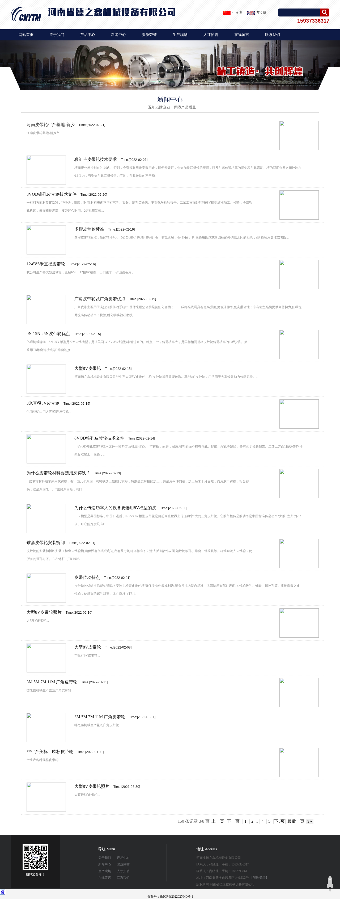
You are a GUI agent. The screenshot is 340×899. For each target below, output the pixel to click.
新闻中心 (118, 35)
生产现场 (180, 35)
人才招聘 (210, 35)
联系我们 (272, 35)
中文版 (237, 13)
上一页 (217, 821)
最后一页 (295, 821)
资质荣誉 (149, 35)
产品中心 (87, 35)
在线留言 (241, 35)
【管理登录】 (259, 878)
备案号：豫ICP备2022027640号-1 (170, 896)
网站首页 (26, 35)
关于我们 (56, 35)
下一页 (233, 821)
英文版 (261, 13)
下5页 (279, 821)
